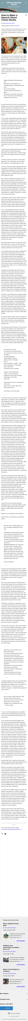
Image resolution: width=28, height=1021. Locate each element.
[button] (26, 15)
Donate (8, 1008)
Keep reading (21, 941)
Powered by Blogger (15, 1013)
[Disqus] (14, 854)
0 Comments (16, 25)
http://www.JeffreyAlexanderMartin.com (12, 829)
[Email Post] (5, 834)
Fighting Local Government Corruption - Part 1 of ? (11, 947)
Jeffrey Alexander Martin (14, 4)
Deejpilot (17, 1016)
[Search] (26, 3)
